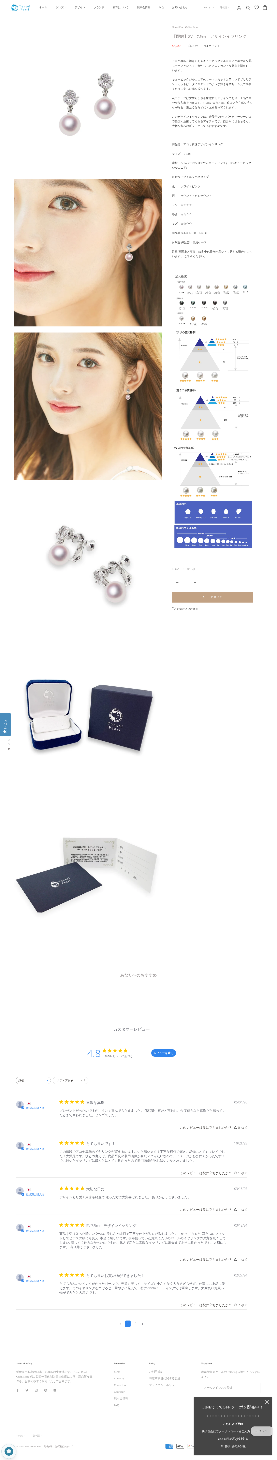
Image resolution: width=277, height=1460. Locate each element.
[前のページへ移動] (120, 1324)
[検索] (248, 7)
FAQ (161, 7)
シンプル (61, 7)
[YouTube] (55, 1390)
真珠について (121, 7)
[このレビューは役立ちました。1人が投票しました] (235, 1173)
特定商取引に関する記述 (164, 1379)
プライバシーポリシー (163, 1385)
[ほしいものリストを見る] (256, 7)
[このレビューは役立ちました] (235, 1305)
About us (119, 1379)
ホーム (43, 7)
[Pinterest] (193, 569)
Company (119, 1392)
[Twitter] (188, 569)
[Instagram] (36, 1390)
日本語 (223, 8)
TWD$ (207, 8)
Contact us (120, 1385)
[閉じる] (267, 1402)
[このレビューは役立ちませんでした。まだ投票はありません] (243, 1127)
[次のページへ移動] (142, 1324)
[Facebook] (183, 569)
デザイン (80, 7)
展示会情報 (143, 7)
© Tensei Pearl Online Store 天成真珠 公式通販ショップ (44, 1447)
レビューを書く (164, 1053)
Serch (117, 1372)
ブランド (99, 7)
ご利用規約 (156, 1372)
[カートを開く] (265, 7)
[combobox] (33, 1080)
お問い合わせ (180, 7)
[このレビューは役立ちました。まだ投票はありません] (235, 1127)
